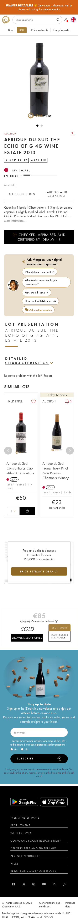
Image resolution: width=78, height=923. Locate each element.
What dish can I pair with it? (39, 272)
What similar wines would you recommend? (41, 282)
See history (59, 627)
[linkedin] (54, 884)
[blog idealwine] (64, 884)
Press (14, 864)
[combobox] (13, 511)
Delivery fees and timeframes (33, 848)
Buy (10, 30)
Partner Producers (25, 856)
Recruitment (20, 825)
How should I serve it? (36, 292)
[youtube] (44, 884)
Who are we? (20, 833)
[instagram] (33, 884)
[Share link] (72, 133)
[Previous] (8, 451)
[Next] (70, 451)
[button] (37, 79)
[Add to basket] (27, 511)
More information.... (15, 220)
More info (9, 185)
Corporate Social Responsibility (35, 840)
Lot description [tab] (22, 194)
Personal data (70, 904)
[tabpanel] (39, 214)
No (26, 749)
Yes (16, 749)
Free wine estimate (25, 817)
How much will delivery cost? (40, 301)
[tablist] (39, 194)
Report (47, 375)
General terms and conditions (49, 904)
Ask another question (40, 310)
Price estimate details (39, 571)
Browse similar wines (27, 637)
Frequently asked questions (33, 871)
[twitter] (23, 884)
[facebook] (13, 884)
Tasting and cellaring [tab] (56, 194)
